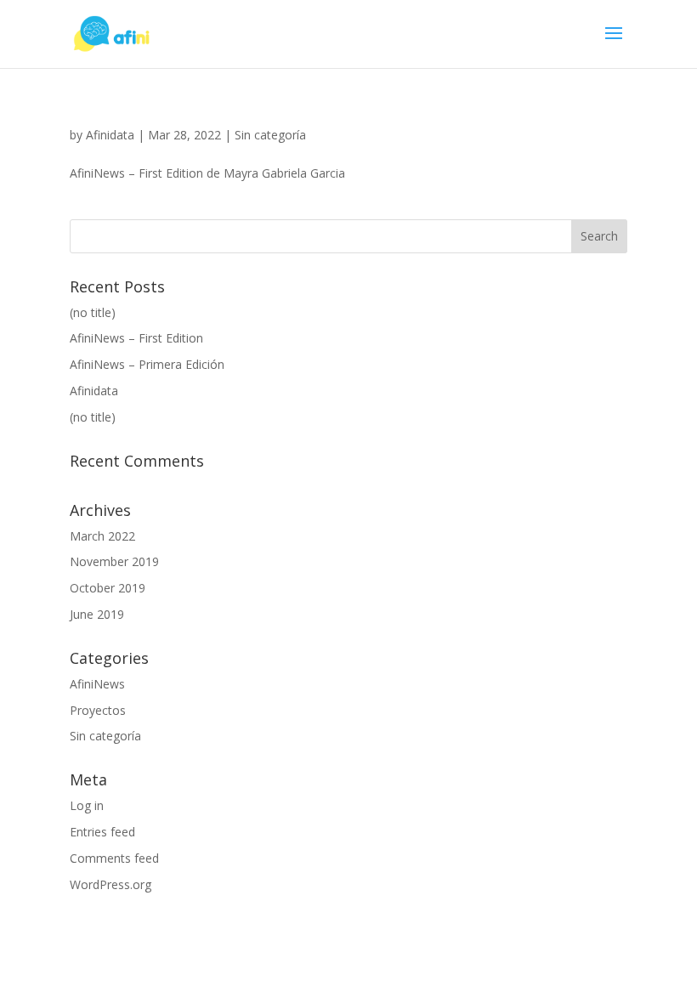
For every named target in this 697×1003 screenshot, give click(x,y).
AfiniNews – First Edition (136, 338)
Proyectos (98, 710)
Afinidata (110, 135)
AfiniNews (97, 684)
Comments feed (114, 858)
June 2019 (97, 614)
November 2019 (114, 561)
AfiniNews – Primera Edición (147, 364)
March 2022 (102, 536)
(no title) (93, 312)
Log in (87, 805)
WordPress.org (110, 884)
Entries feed (102, 832)
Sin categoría (270, 135)
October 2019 (107, 588)
